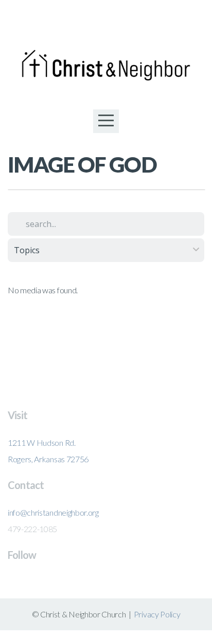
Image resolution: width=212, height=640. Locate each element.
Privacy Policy (157, 614)
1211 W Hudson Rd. (42, 442)
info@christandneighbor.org (53, 512)
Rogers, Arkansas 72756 (48, 459)
